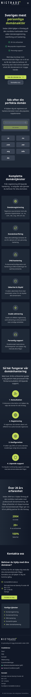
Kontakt (4, 657)
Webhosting (5, 660)
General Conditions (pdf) (11, 668)
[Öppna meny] (28, 3)
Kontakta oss (15, 82)
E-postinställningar (7, 662)
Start (3, 651)
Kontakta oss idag (9, 597)
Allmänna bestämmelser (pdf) (13, 665)
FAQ (2, 654)
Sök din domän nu (14, 77)
